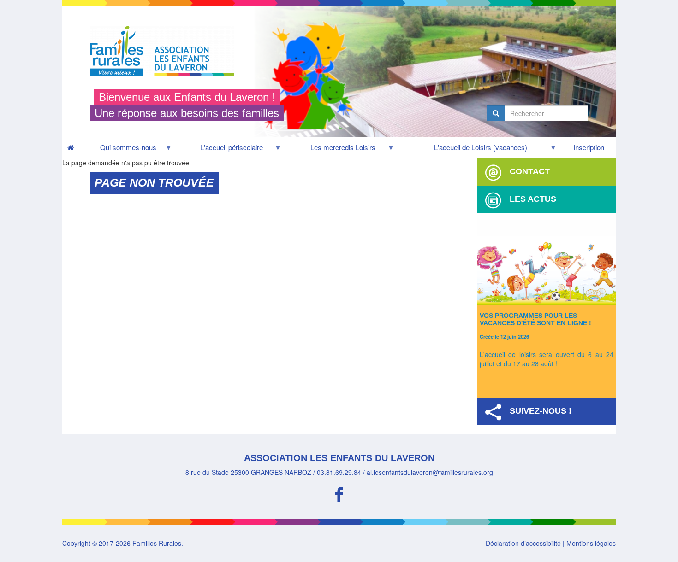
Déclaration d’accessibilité (523, 543)
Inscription (588, 147)
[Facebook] (339, 493)
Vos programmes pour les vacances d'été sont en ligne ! (535, 319)
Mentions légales (591, 543)
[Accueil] (165, 51)
